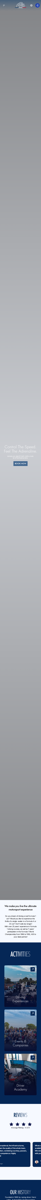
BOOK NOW (20, 463)
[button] (4, 5)
